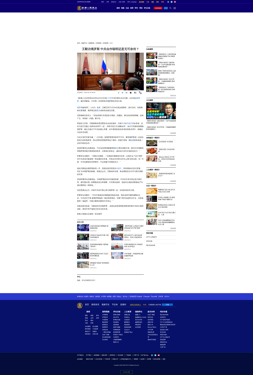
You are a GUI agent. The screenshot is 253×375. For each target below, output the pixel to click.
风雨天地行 (163, 334)
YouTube (175, 2)
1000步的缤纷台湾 (153, 336)
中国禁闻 (105, 319)
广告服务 (128, 355)
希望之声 (115, 359)
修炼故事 (163, 344)
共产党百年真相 (165, 319)
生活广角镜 (151, 314)
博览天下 (88, 331)
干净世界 (107, 359)
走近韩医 (138, 327)
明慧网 (136, 359)
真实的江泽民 (164, 329)
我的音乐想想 (152, 339)
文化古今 (127, 329)
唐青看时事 (116, 332)
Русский (154, 296)
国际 (86, 315)
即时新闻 (88, 329)
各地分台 (113, 2)
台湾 (92, 318)
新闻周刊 (105, 327)
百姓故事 (163, 339)
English (139, 296)
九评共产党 (163, 327)
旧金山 (119, 296)
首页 (78, 43)
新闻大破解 (116, 327)
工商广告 (163, 347)
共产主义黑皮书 (151, 237)
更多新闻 (173, 165)
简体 (123, 2)
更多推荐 (173, 133)
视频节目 (84, 43)
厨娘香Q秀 (151, 332)
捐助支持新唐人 (135, 305)
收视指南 (96, 355)
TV (166, 8)
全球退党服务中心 (125, 359)
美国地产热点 (128, 332)
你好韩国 (150, 319)
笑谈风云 (127, 317)
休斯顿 (109, 296)
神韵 (102, 2)
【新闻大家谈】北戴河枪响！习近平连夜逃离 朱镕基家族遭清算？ (166, 65)
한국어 (166, 296)
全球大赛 (95, 334)
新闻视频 (105, 312)
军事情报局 (116, 329)
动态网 (142, 359)
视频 (122, 8)
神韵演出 (88, 334)
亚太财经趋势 (106, 337)
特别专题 (149, 233)
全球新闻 (98, 43)
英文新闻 (141, 2)
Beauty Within (152, 327)
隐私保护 (104, 355)
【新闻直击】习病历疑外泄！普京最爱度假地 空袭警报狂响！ (166, 89)
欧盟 (132, 140)
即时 (136, 8)
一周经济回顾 (106, 332)
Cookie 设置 (126, 372)
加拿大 (92, 296)
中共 (110, 98)
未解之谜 (127, 314)
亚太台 (125, 296)
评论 (86, 320)
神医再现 (138, 324)
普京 (98, 110)
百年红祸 (149, 241)
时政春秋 (116, 322)
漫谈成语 (127, 324)
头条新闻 (149, 49)
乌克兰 (129, 123)
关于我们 (89, 355)
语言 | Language (132, 2)
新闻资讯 (95, 304)
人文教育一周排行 (153, 170)
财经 (92, 320)
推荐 (131, 8)
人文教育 (127, 312)
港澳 (92, 315)
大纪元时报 (98, 359)
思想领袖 (116, 324)
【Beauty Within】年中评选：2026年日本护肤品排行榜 (166, 159)
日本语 (160, 296)
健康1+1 (137, 314)
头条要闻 (88, 326)
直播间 (123, 304)
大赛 (107, 2)
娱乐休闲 (151, 312)
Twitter (172, 2)
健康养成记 (138, 322)
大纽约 (86, 296)
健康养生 (138, 312)
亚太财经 (105, 339)
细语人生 (116, 342)
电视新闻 (91, 43)
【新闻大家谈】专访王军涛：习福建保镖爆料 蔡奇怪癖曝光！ (166, 81)
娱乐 (97, 315)
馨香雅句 (127, 322)
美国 (86, 318)
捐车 (157, 2)
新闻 (118, 8)
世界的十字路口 (118, 334)
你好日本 (150, 317)
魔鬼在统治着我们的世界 (167, 324)
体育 (97, 318)
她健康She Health (140, 317)
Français (146, 296)
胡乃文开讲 (138, 319)
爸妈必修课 (127, 327)
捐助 (152, 2)
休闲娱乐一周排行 (153, 138)
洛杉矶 (97, 296)
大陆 (86, 323)
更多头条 (173, 95)
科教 (92, 323)
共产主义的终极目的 (166, 322)
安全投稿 (120, 355)
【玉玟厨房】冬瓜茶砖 (165, 141)
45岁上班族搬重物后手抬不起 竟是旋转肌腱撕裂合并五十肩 (166, 222)
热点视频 (95, 326)
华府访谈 (105, 329)
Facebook (168, 2)
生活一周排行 (151, 186)
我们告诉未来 (150, 245)
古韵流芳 (127, 319)
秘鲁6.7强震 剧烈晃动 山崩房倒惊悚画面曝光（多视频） (167, 73)
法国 (114, 296)
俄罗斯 (79, 108)
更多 (164, 359)
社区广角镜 (105, 334)
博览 (141, 8)
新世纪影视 (156, 359)
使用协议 (112, 355)
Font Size (135, 92)
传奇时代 (163, 317)
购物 (162, 2)
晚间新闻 (105, 322)
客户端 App (144, 355)
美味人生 (150, 324)
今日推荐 (149, 100)
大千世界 (150, 329)
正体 (120, 2)
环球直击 (105, 317)
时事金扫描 (116, 319)
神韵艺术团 (89, 359)
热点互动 (116, 317)
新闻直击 (105, 324)
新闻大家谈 (116, 314)
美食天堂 (150, 322)
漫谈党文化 (163, 342)
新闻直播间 (158, 8)
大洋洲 (103, 296)
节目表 (115, 304)
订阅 (167, 305)
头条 (127, 8)
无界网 (149, 359)
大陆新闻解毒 (117, 339)
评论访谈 (147, 8)
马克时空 (116, 337)
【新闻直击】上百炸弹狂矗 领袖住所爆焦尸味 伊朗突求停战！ (167, 56)
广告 (147, 2)
